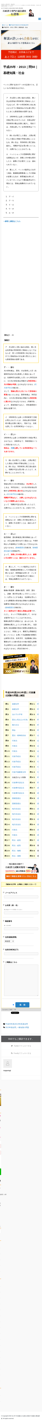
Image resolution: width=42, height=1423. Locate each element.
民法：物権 (16, 851)
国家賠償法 (16, 798)
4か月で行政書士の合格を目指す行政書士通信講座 (12, 8)
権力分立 (15, 725)
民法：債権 (16, 856)
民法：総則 (16, 840)
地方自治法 (16, 809)
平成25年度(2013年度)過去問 (16, 1024)
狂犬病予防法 (12, 494)
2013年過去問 (10, 1027)
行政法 (14, 741)
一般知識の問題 (23, 1027)
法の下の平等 (17, 714)
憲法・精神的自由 (19, 735)
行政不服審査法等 (19, 772)
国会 (14, 730)
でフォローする (22, 1046)
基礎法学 (15, 704)
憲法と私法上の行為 (20, 720)
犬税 (12, 448)
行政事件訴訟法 (18, 782)
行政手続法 (16, 756)
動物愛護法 (20, 547)
